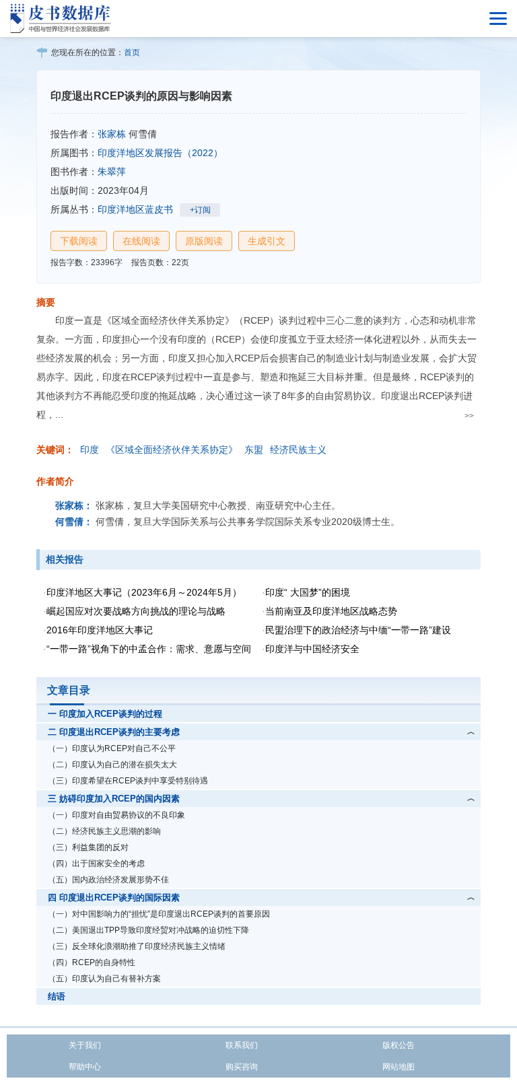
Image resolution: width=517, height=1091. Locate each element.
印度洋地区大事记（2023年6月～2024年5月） (144, 592)
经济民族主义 (298, 449)
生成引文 (266, 241)
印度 (89, 449)
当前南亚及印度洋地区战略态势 (331, 611)
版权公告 (398, 1045)
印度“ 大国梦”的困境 (307, 592)
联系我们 (242, 1045)
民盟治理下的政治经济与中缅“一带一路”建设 (358, 630)
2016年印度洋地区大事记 (99, 630)
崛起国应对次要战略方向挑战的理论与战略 (136, 611)
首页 (132, 52)
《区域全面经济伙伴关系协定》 (172, 449)
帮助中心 (85, 1066)
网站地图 (398, 1066)
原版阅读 (204, 241)
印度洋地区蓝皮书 (135, 209)
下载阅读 (79, 241)
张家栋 (112, 134)
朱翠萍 (112, 171)
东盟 (253, 449)
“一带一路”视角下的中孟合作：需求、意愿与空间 (148, 648)
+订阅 (200, 210)
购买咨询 (242, 1066)
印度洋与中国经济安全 (312, 648)
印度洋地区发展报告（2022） (160, 152)
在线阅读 (141, 241)
